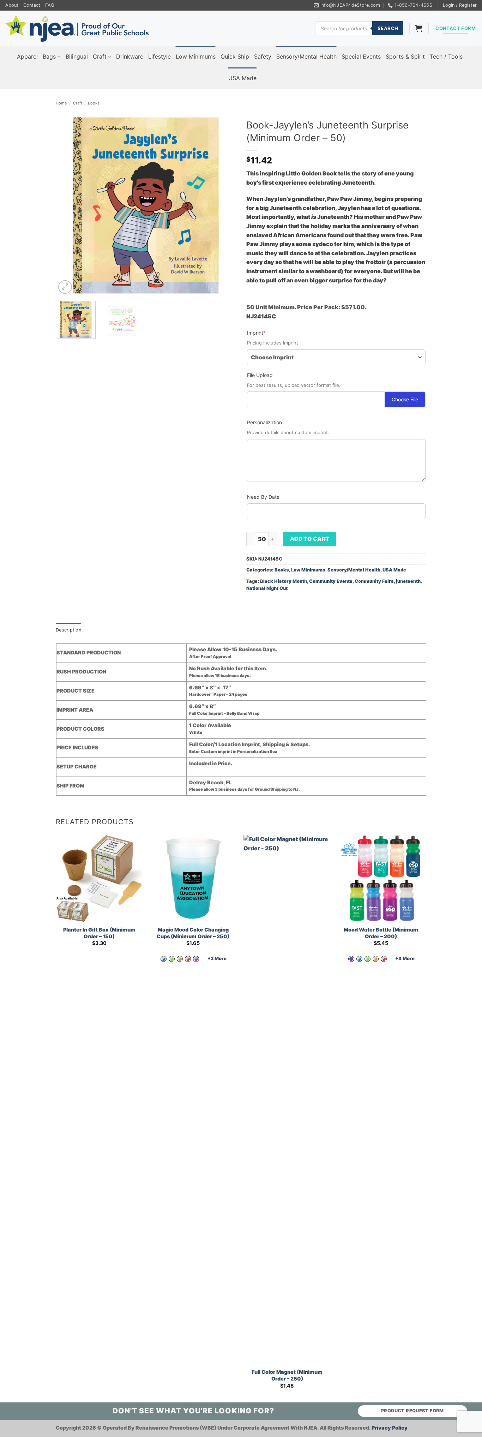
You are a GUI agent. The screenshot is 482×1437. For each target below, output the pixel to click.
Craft (100, 56)
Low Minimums (196, 56)
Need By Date (263, 497)
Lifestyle (159, 56)
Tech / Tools (446, 56)
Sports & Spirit (405, 56)
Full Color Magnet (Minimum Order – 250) (287, 1375)
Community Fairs (374, 581)
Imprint (267, 332)
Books (94, 103)
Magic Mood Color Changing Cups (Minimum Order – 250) (193, 933)
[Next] (223, 205)
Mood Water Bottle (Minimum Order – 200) (381, 933)
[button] (460, 5)
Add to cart (310, 538)
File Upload (260, 375)
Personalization (264, 422)
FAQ (49, 5)
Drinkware (129, 56)
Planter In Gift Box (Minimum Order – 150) (99, 933)
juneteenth (408, 581)
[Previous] (68, 205)
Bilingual (77, 56)
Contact (31, 5)
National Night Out (267, 588)
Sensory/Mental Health (306, 56)
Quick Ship (235, 56)
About (11, 5)
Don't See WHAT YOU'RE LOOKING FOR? (193, 1410)
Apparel (27, 56)
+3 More (405, 958)
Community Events (331, 581)
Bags (49, 56)
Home (61, 103)
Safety (262, 56)
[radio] (163, 959)
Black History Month (283, 581)
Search (388, 28)
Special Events (361, 56)
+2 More (217, 958)
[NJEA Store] (77, 28)
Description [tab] (68, 630)
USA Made (242, 78)
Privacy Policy (390, 1428)
